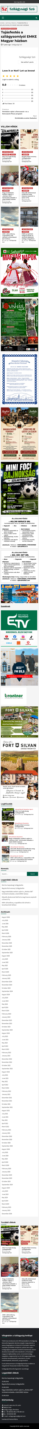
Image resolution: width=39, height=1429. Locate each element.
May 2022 (5, 1081)
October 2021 (6, 1104)
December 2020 (7, 1136)
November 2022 (7, 1062)
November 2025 (7, 946)
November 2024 (7, 985)
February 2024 (6, 1014)
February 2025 (6, 975)
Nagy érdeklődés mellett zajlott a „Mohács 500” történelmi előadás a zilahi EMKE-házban (9, 196)
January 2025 (6, 978)
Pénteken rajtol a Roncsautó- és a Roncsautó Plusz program (15, 112)
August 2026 (6, 917)
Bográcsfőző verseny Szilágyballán (29, 157)
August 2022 (6, 1072)
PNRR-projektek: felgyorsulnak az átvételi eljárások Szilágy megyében (28, 236)
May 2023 (5, 1043)
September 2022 (7, 1069)
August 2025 (6, 956)
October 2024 (6, 988)
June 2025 (5, 962)
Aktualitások (5, 28)
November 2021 (7, 1101)
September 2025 (7, 953)
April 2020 (5, 1162)
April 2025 (5, 969)
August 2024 (6, 995)
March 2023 (5, 1049)
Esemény (13, 28)
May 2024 (5, 1004)
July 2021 (5, 1114)
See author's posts (27, 62)
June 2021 (5, 1117)
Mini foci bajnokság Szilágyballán (9, 157)
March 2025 (5, 972)
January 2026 (6, 940)
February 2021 (6, 1130)
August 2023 (6, 1033)
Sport (13, 154)
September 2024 (7, 991)
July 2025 (5, 959)
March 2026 (5, 933)
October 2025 (6, 949)
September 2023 (7, 1030)
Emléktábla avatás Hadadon (26, 117)
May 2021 (5, 1120)
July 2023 (5, 1036)
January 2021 (6, 1133)
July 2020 (5, 1152)
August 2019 (6, 1188)
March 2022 (5, 1088)
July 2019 (5, 1191)
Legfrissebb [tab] (6, 804)
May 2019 (5, 1198)
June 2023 (5, 1040)
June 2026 (5, 924)
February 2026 (6, 937)
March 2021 (5, 1127)
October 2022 (6, 1065)
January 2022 (6, 1094)
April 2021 (5, 1123)
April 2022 (5, 1085)
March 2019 (5, 1204)
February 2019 (6, 1207)
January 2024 (6, 1017)
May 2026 (5, 927)
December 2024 (7, 982)
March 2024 (5, 1011)
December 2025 (7, 943)
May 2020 (5, 1159)
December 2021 (7, 1098)
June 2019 (5, 1194)
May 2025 (5, 965)
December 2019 (7, 1175)
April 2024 (5, 1007)
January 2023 (6, 1056)
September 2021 (7, 1107)
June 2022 (5, 1078)
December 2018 (7, 1214)
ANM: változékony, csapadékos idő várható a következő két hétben (9, 236)
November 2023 (7, 1023)
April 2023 (5, 1046)
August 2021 (6, 1111)
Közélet (6, 231)
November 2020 (7, 1139)
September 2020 (7, 1146)
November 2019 (7, 1178)
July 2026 (5, 920)
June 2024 (5, 1001)
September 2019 (7, 1185)
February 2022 (6, 1091)
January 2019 (6, 1210)
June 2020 (5, 1156)
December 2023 (7, 1020)
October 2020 (6, 1143)
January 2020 (6, 1172)
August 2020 (6, 1149)
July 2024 (5, 998)
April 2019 (5, 1201)
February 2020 (6, 1169)
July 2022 (5, 1075)
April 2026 (5, 930)
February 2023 (6, 1053)
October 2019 (6, 1181)
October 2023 (6, 1027)
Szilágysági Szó (17, 45)
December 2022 (7, 1059)
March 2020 (5, 1165)
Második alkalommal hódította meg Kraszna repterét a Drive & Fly (29, 195)
